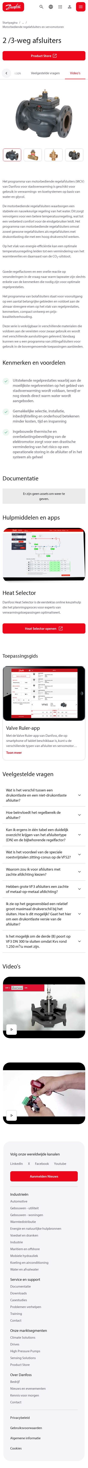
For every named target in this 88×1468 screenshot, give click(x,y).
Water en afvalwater (24, 1269)
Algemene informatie (25, 1438)
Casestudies (18, 1300)
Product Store (20, 1364)
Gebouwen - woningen (26, 1215)
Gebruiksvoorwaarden (26, 1428)
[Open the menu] (80, 6)
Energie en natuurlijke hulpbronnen (35, 1228)
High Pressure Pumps (25, 1351)
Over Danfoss (21, 1374)
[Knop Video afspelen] (11, 1029)
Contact (15, 1320)
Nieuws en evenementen (28, 1388)
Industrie (16, 1242)
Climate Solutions (22, 1337)
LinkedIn (16, 1163)
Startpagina (10, 22)
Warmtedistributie (23, 1222)
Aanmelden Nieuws (44, 1176)
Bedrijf (15, 1381)
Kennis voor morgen (24, 1395)
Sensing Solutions (23, 1358)
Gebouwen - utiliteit (24, 1208)
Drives (14, 1344)
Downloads (18, 1293)
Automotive (18, 1201)
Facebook (42, 1163)
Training (16, 1313)
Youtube (60, 1163)
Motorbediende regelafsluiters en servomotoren (33, 27)
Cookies (16, 1448)
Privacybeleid (20, 1417)
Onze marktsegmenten (28, 1330)
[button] (60, 6)
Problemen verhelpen (25, 1307)
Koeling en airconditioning (29, 1262)
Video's (75, 73)
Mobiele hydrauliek (24, 1256)
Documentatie (20, 1286)
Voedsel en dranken (24, 1235)
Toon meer (14, 752)
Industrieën (19, 1194)
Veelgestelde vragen (45, 73)
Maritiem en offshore (25, 1249)
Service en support (25, 1279)
